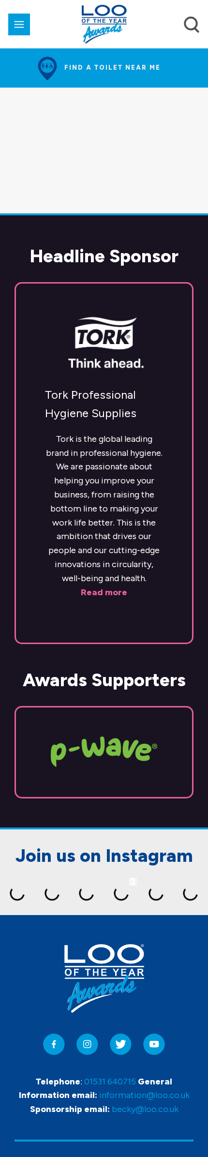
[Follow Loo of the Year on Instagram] (87, 1044)
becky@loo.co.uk (145, 1109)
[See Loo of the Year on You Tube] (154, 1044)
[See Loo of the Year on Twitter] (121, 1044)
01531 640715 (110, 1081)
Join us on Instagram (104, 855)
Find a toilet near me (112, 67)
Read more (104, 592)
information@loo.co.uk (144, 1095)
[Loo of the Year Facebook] (54, 1044)
